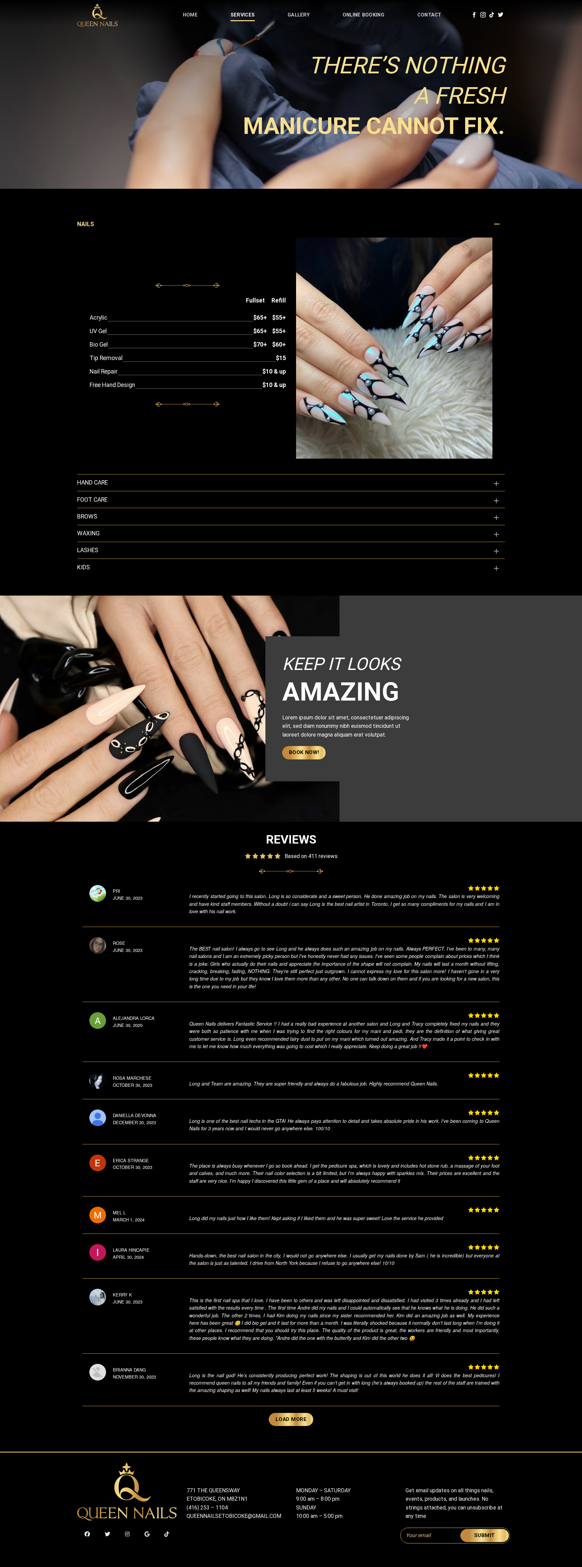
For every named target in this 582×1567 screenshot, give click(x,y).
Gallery (299, 15)
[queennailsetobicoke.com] (110, 15)
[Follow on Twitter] (500, 15)
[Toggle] (496, 229)
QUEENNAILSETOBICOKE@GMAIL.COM (234, 1516)
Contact (429, 15)
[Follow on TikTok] (491, 15)
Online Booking (363, 15)
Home (190, 15)
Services (243, 15)
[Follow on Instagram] (483, 15)
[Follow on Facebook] (474, 15)
